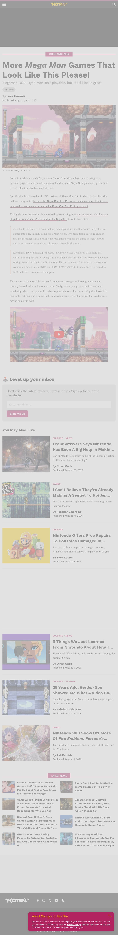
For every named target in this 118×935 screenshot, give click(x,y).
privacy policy (74, 924)
